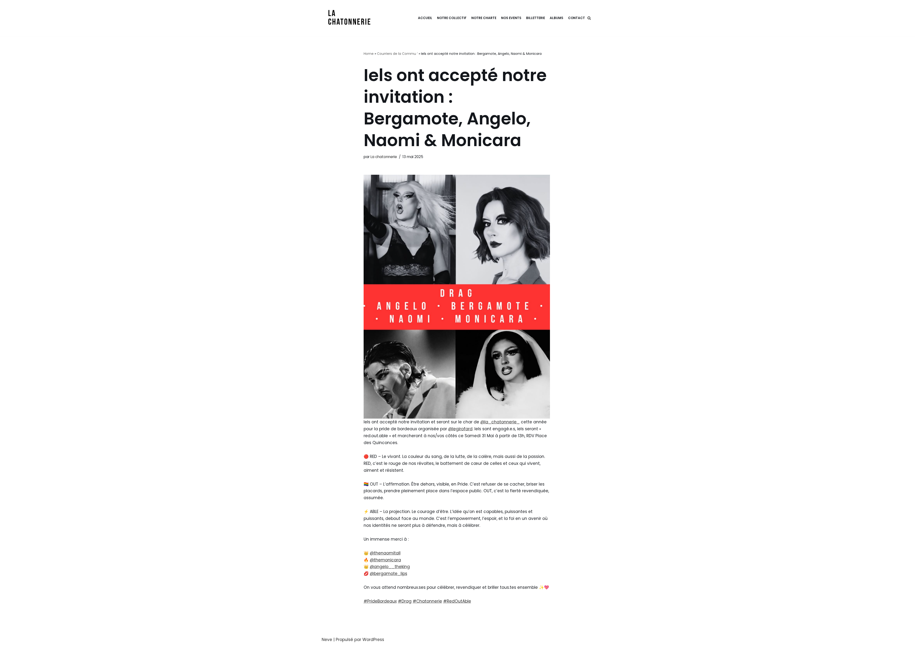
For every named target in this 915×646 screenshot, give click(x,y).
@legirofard (460, 429)
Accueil (425, 18)
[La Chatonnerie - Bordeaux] (351, 18)
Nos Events (511, 18)
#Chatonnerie (427, 601)
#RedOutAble (457, 601)
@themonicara (385, 560)
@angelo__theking (390, 566)
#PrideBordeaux (380, 601)
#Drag (405, 601)
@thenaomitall (385, 553)
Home (369, 53)
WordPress (373, 639)
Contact (576, 18)
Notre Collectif (452, 18)
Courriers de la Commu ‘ (397, 53)
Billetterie (535, 18)
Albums (556, 18)
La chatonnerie (384, 156)
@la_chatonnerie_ (500, 422)
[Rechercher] (589, 18)
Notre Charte (483, 18)
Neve (327, 639)
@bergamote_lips (388, 573)
